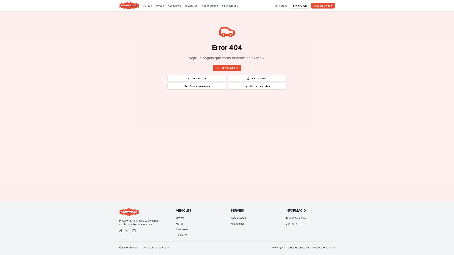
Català (283, 5)
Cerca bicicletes (260, 86)
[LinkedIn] (133, 230)
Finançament (230, 5)
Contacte (291, 223)
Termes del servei (296, 218)
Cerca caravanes (200, 86)
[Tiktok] (121, 230)
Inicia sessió (300, 5)
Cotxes (147, 5)
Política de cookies (323, 247)
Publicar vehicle (323, 5)
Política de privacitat (298, 247)
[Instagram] (127, 230)
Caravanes (174, 5)
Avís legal (277, 247)
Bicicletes (191, 5)
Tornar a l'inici (230, 67)
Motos (160, 5)
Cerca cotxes (200, 78)
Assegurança (210, 5)
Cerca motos (260, 78)
